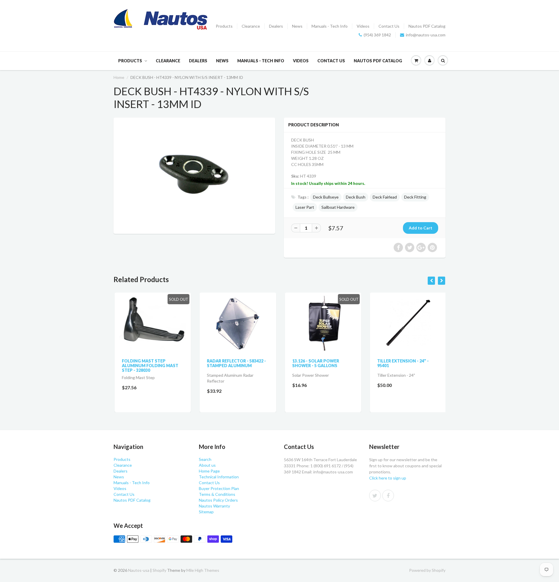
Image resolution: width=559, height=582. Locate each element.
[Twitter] (375, 495)
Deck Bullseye (326, 196)
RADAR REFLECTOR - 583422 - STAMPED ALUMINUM (235, 363)
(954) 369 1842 (377, 34)
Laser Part (305, 207)
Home (119, 77)
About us (207, 465)
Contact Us (388, 26)
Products (224, 26)
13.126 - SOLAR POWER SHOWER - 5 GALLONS (314, 363)
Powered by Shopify (427, 570)
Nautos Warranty (214, 505)
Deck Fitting (415, 196)
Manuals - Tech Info (330, 26)
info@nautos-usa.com (425, 34)
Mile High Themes (202, 570)
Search (205, 459)
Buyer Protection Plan (219, 488)
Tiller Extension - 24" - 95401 (402, 363)
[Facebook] (388, 495)
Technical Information (219, 476)
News (297, 26)
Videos (363, 26)
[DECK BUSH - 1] (194, 175)
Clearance (251, 26)
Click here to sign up (387, 477)
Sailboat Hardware (338, 207)
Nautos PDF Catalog (426, 26)
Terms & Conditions (217, 494)
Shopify (159, 570)
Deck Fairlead (385, 196)
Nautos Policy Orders (218, 500)
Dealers (276, 26)
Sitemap (206, 511)
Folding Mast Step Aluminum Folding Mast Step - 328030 (149, 365)
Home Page (209, 470)
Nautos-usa (139, 570)
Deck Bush (355, 196)
